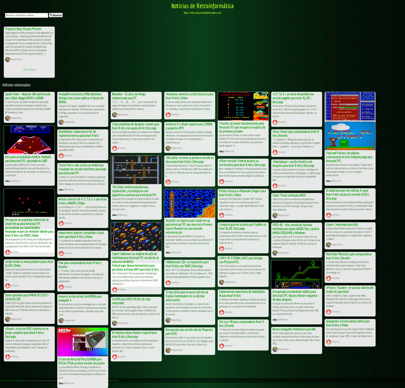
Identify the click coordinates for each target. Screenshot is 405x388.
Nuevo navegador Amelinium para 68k (294, 329)
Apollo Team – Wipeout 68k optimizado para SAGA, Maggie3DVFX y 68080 (27, 96)
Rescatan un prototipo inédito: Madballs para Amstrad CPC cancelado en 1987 (28, 159)
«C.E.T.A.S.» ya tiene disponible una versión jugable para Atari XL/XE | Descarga (293, 98)
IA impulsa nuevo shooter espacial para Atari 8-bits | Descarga (134, 334)
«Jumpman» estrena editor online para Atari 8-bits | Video (348, 323)
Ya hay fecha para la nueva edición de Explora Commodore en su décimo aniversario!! (187, 296)
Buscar (57, 15)
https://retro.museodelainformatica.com (202, 13)
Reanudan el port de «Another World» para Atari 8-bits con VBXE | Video (29, 233)
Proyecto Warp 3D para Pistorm (23, 29)
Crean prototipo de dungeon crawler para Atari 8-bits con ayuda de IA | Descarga (135, 126)
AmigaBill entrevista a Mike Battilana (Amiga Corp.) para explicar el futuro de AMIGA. (81, 98)
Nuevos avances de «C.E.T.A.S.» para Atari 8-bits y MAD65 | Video (83, 201)
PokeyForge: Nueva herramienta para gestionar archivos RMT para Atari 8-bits (135, 267)
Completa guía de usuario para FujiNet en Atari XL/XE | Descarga (242, 226)
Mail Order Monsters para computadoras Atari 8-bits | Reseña (349, 256)
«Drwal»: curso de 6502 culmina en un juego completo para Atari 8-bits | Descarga (26, 332)
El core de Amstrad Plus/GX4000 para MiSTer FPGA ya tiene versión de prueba (82, 361)
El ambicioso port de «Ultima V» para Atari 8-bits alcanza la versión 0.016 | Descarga (347, 194)
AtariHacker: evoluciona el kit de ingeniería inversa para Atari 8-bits (79, 133)
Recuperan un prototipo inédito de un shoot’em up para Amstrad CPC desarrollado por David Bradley (27, 224)
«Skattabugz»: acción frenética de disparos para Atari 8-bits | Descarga (293, 163)
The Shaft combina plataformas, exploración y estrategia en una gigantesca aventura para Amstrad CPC (134, 191)
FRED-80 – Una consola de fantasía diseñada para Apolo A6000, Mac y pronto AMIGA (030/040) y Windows (296, 229)
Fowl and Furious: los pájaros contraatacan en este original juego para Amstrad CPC (349, 157)
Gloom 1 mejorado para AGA (342, 224)
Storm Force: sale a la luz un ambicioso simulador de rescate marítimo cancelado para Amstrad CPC (82, 169)
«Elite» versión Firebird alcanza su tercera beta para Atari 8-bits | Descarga (242, 163)
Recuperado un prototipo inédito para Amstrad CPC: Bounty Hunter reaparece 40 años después (295, 295)
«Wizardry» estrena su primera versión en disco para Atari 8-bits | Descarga (190, 160)
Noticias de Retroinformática (202, 5)
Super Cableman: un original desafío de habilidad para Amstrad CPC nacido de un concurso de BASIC (135, 258)
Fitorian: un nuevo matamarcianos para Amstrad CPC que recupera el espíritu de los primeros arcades (242, 127)
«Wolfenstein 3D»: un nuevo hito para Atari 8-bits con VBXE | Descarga (187, 264)
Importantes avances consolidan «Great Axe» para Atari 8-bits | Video (81, 235)
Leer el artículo (29, 69)
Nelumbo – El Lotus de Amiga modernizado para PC (128, 96)
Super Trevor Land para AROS (289, 195)
